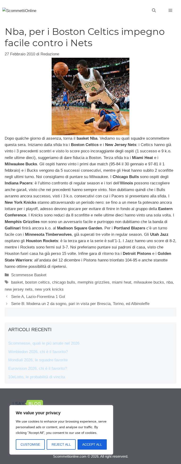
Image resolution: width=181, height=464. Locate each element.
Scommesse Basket (28, 275)
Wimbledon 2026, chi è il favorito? (38, 352)
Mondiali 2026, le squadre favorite (38, 360)
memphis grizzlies (94, 282)
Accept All (92, 444)
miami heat (121, 282)
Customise (30, 444)
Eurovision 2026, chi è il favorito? (37, 368)
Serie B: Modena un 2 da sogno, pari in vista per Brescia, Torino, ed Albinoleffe (80, 303)
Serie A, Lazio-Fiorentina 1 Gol (38, 296)
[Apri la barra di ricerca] (154, 10)
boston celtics (37, 282)
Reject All (61, 444)
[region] (61, 430)
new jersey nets (19, 289)
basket (17, 282)
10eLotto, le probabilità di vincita (36, 377)
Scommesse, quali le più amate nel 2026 (43, 343)
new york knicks (49, 289)
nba (169, 282)
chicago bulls (63, 282)
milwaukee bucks (149, 282)
